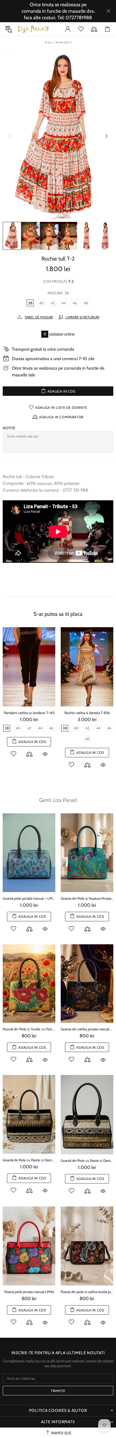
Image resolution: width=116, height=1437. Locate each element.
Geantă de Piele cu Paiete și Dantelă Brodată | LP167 (29, 1160)
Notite (9, 428)
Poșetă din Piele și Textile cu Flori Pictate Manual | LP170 (29, 1029)
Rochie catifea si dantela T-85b (87, 713)
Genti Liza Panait (58, 800)
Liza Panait (33, 29)
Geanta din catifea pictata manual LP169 (87, 1029)
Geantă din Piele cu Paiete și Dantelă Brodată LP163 (87, 1160)
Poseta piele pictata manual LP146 (29, 1292)
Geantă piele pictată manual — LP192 (29, 898)
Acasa (48, 42)
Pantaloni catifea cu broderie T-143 (29, 713)
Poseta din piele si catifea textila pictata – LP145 (87, 1292)
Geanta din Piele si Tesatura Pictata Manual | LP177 (87, 898)
